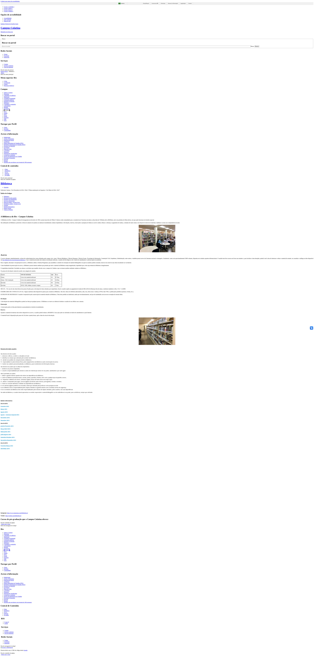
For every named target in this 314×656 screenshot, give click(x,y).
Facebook (6, 642)
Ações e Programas (9, 139)
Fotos (6, 169)
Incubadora (7, 108)
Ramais (6, 161)
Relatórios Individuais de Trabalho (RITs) (14, 144)
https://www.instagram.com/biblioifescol (17, 513)
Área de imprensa (8, 67)
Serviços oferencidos (9, 201)
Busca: (253, 46)
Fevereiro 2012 (5, 406)
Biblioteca (6, 103)
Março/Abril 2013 (5, 429)
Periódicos (7, 170)
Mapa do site (7, 21)
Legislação (183, 3)
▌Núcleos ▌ (7, 550)
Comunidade (7, 130)
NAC (5, 111)
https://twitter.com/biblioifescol (13, 515)
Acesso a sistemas (8, 65)
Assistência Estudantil (9, 98)
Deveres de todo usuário (10, 198)
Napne (5, 113)
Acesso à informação (173, 3)
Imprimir (6, 187)
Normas (6, 205)
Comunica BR (155, 3)
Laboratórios (7, 106)
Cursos (6, 84)
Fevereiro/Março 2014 (7, 446)
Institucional (7, 137)
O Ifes (5, 81)
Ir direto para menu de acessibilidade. (10, 1)
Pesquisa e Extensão (9, 101)
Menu (2, 73)
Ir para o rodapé (8, 11)
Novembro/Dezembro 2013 (8, 440)
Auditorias (6, 141)
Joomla (25, 650)
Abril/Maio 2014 (5, 448)
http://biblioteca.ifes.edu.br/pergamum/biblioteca (14, 260)
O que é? (6, 622)
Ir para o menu (8, 8)
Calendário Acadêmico (10, 95)
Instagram (6, 643)
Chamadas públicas (9, 100)
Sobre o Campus (8, 92)
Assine (6, 623)
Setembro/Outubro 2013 (7, 437)
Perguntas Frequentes (9, 158)
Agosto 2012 (4, 412)
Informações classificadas (10, 153)
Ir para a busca (8, 9)
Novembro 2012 (5, 417)
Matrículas (6, 97)
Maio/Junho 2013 (5, 431)
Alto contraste (7, 19)
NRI (5, 119)
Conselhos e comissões (10, 104)
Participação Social (9, 140)
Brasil (123, 3)
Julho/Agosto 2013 (6, 434)
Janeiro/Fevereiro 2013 (7, 426)
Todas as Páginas (8, 209)
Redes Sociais (7, 208)
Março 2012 (4, 409)
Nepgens (6, 117)
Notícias (7, 173)
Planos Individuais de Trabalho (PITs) (13, 143)
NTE (5, 120)
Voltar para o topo (5, 524)
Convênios (6, 150)
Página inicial (4, 71)
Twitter (6, 640)
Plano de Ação (7, 149)
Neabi (5, 116)
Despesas (6, 152)
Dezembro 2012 (5, 420)
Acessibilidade (7, 18)
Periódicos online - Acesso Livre (12, 204)
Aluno (5, 127)
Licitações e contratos (9, 155)
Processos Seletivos (9, 85)
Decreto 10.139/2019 (9, 146)
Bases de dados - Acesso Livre (12, 202)
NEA (5, 114)
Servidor (6, 129)
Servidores (6, 147)
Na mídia (7, 175)
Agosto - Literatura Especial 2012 (10, 415)
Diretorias (6, 94)
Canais (190, 3)
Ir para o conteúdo (9, 7)
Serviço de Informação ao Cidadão (13, 156)
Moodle (6, 107)
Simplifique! (146, 3)
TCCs (6, 172)
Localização (7, 82)
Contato (6, 64)
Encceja (6, 159)
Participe (163, 3)
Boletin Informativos (9, 207)
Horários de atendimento (10, 199)
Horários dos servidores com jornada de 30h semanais (18, 162)
